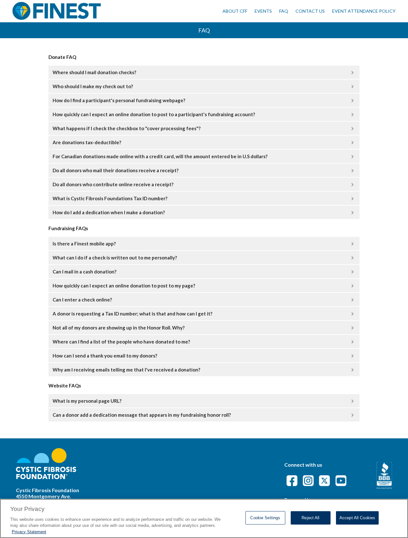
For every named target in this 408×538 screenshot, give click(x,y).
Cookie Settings (265, 517)
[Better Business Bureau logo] (384, 487)
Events (263, 11)
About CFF (234, 11)
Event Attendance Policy (364, 11)
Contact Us (310, 11)
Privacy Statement (29, 531)
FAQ (283, 11)
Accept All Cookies (357, 517)
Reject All (310, 517)
